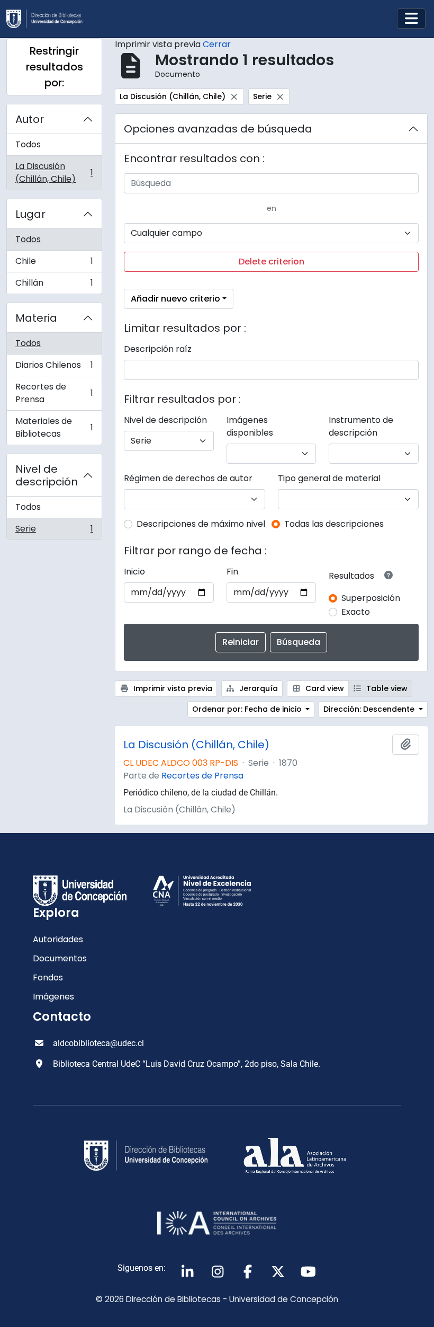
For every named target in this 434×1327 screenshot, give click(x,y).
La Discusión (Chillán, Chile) (54, 172)
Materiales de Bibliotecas (54, 427)
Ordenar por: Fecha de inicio (248, 709)
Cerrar (217, 44)
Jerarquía (257, 688)
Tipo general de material (329, 478)
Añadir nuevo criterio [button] (175, 299)
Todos (28, 144)
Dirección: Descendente (370, 709)
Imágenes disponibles (250, 426)
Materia (36, 318)
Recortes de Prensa (54, 393)
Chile (54, 263)
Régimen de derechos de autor (188, 478)
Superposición (370, 598)
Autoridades (58, 939)
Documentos (60, 958)
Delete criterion (271, 261)
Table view (386, 688)
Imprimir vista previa (171, 688)
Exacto (355, 612)
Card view (323, 688)
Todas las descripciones (334, 524)
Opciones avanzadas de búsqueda (218, 128)
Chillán (54, 285)
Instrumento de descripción (361, 426)
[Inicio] (48, 18)
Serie (54, 531)
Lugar (30, 214)
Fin (232, 571)
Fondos (48, 977)
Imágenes (53, 996)
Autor (29, 119)
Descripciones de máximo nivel (201, 524)
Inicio (134, 571)
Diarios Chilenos (54, 367)
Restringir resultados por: (54, 66)
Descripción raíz (158, 349)
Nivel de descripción (46, 475)
